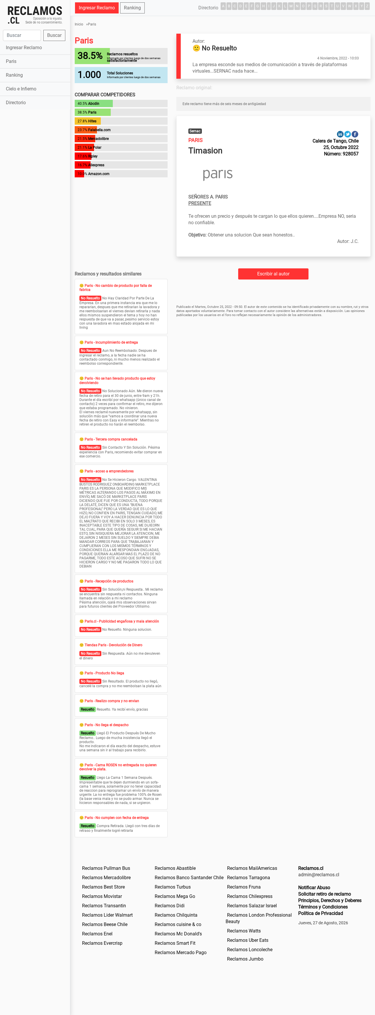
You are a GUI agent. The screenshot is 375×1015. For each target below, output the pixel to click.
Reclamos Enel (97, 934)
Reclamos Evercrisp (102, 943)
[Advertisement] (35, 203)
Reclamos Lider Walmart (107, 915)
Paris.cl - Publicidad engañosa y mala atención (122, 621)
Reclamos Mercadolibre (106, 877)
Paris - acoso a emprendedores (109, 471)
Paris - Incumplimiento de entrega (111, 342)
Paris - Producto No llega (104, 673)
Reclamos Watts (244, 931)
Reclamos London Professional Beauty (259, 918)
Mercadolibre (98, 139)
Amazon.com (99, 174)
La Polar (94, 147)
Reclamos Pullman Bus (106, 868)
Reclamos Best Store (103, 887)
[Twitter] (347, 134)
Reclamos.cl (310, 868)
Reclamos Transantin (104, 905)
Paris (11, 61)
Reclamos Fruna (244, 887)
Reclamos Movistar (102, 896)
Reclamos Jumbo (245, 959)
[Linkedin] (340, 134)
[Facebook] (355, 134)
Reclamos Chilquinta (176, 915)
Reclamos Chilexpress (249, 896)
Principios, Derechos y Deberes (330, 900)
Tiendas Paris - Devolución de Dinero (113, 645)
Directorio (16, 102)
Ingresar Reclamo (24, 47)
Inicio (79, 24)
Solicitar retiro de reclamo (324, 894)
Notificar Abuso (314, 887)
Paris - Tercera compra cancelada (111, 439)
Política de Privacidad (320, 913)
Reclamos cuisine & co (178, 924)
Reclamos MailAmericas (252, 868)
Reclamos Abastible (175, 868)
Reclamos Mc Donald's (178, 934)
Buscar (54, 35)
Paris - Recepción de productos (109, 581)
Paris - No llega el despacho (107, 725)
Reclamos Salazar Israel (252, 905)
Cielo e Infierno (21, 89)
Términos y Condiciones (323, 907)
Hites (92, 121)
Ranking (14, 75)
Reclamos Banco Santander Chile (189, 877)
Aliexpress (96, 165)
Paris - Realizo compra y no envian (112, 701)
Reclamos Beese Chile (104, 924)
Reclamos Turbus (173, 887)
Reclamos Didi (170, 905)
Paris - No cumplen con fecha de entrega (117, 818)
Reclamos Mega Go (175, 896)
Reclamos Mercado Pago (181, 952)
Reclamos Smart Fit (175, 943)
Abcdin (93, 104)
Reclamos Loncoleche (249, 949)
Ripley (93, 156)
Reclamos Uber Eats (247, 940)
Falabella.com (99, 130)
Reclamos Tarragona (248, 877)
